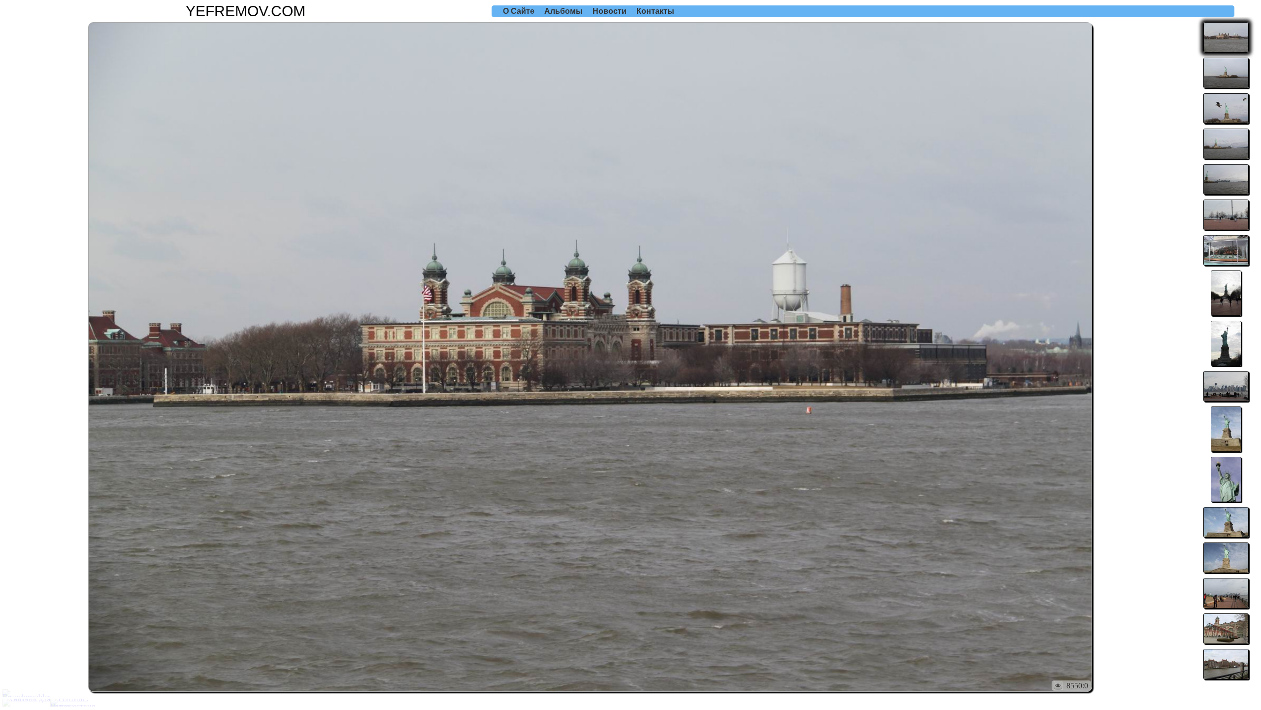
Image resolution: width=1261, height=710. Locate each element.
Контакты (655, 11)
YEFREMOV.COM (245, 11)
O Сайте (518, 11)
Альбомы (563, 11)
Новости (610, 11)
